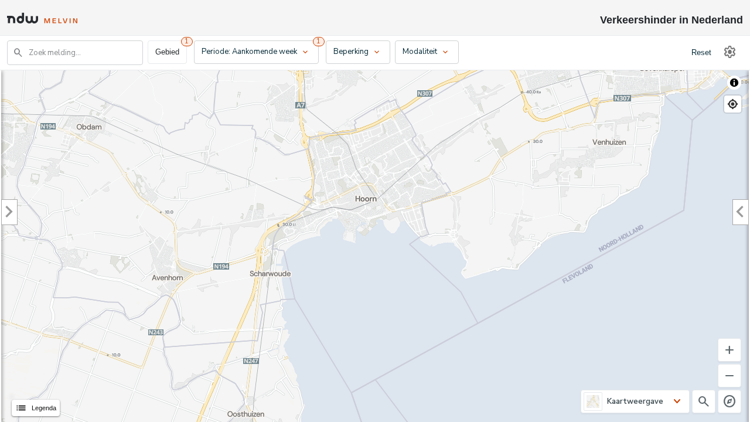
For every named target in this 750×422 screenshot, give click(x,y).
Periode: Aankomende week (256, 52)
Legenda (35, 408)
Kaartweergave (635, 401)
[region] (375, 246)
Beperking (357, 52)
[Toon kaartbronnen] (734, 83)
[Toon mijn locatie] (732, 104)
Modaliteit (426, 52)
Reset (701, 52)
